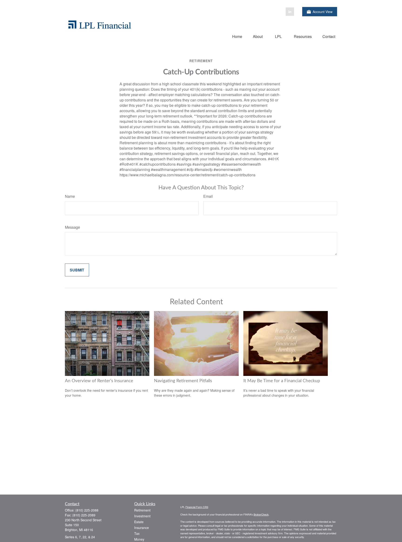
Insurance (141, 527)
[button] (237, 36)
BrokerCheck (261, 514)
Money (139, 539)
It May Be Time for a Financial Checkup (281, 381)
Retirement (142, 510)
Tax (137, 533)
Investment (142, 516)
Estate (139, 521)
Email (208, 196)
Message (72, 227)
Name (70, 196)
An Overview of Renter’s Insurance (99, 381)
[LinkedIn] (290, 11)
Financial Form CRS (196, 507)
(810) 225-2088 (86, 510)
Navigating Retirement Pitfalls (183, 381)
